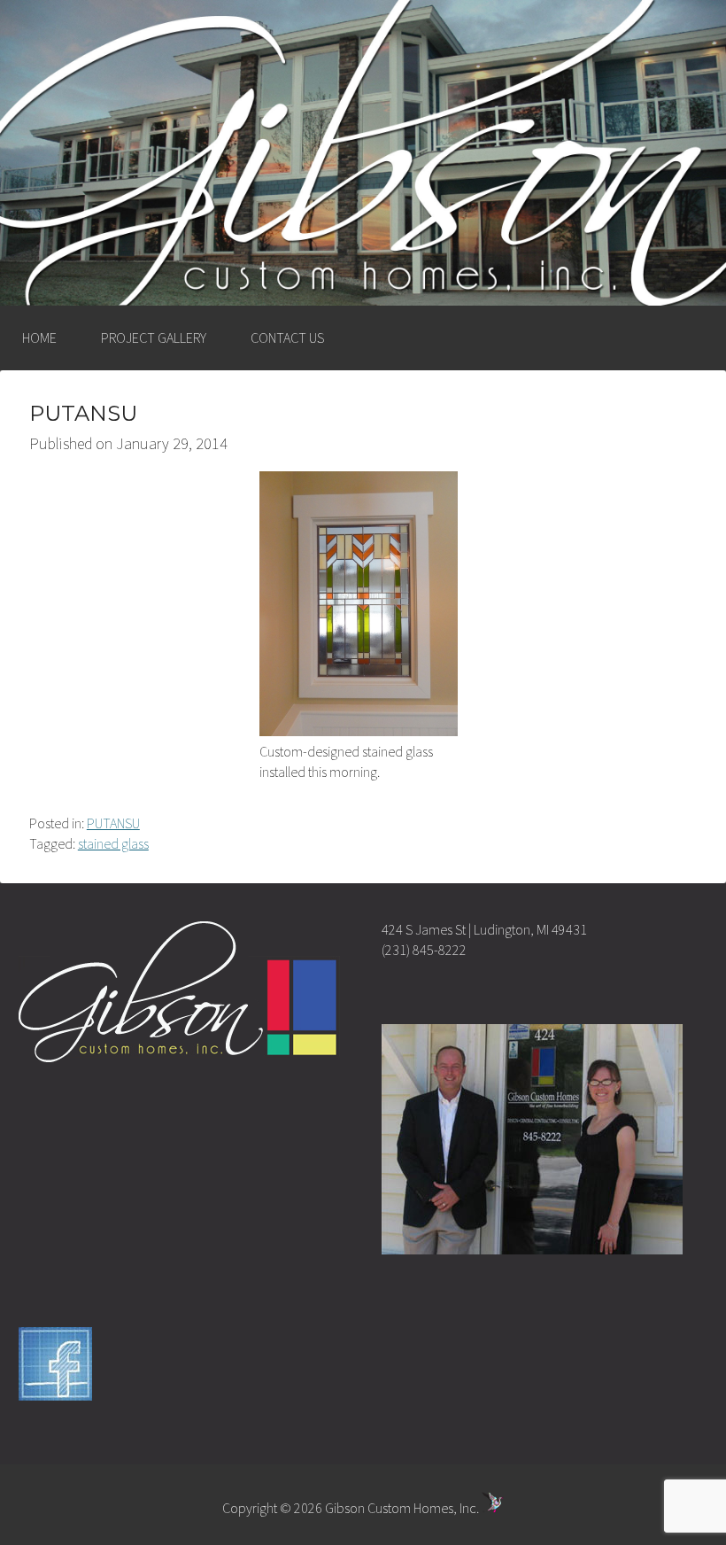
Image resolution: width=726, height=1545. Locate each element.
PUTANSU (113, 823)
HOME (39, 337)
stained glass (113, 843)
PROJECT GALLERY (153, 337)
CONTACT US (287, 337)
